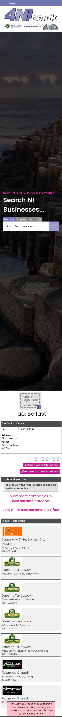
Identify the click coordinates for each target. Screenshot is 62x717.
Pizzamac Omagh (15, 672)
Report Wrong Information (43, 465)
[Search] (54, 226)
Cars (31, 219)
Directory (9, 219)
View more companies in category (31, 498)
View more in (31, 509)
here (51, 710)
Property (21, 219)
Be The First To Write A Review (41, 471)
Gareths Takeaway (16, 570)
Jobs (38, 219)
